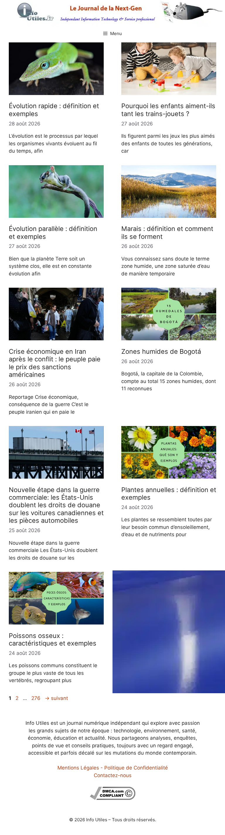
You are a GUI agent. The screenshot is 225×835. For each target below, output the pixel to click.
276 (36, 698)
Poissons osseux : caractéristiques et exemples (52, 639)
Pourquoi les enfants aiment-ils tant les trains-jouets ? (168, 109)
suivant (56, 698)
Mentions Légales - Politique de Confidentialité (112, 768)
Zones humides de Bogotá (161, 351)
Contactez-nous (113, 775)
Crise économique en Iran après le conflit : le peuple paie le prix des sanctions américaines (54, 363)
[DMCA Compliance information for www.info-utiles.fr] (112, 798)
